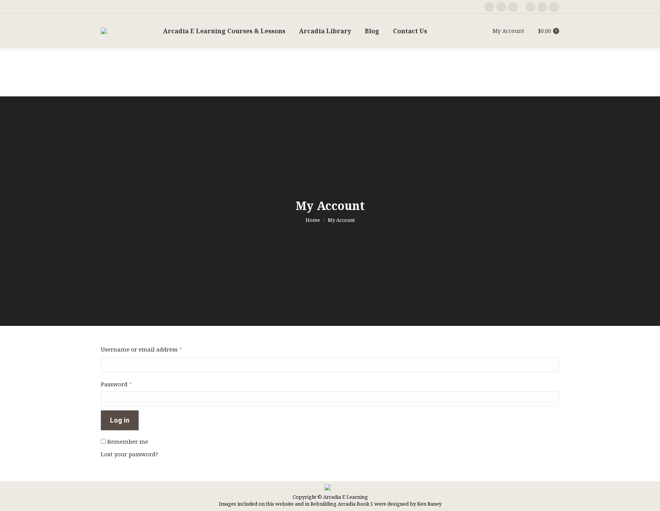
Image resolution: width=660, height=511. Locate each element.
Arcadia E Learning (345, 496)
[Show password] (552, 399)
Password (129, 384)
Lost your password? (129, 454)
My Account (508, 31)
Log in (119, 420)
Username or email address (154, 349)
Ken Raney (429, 503)
